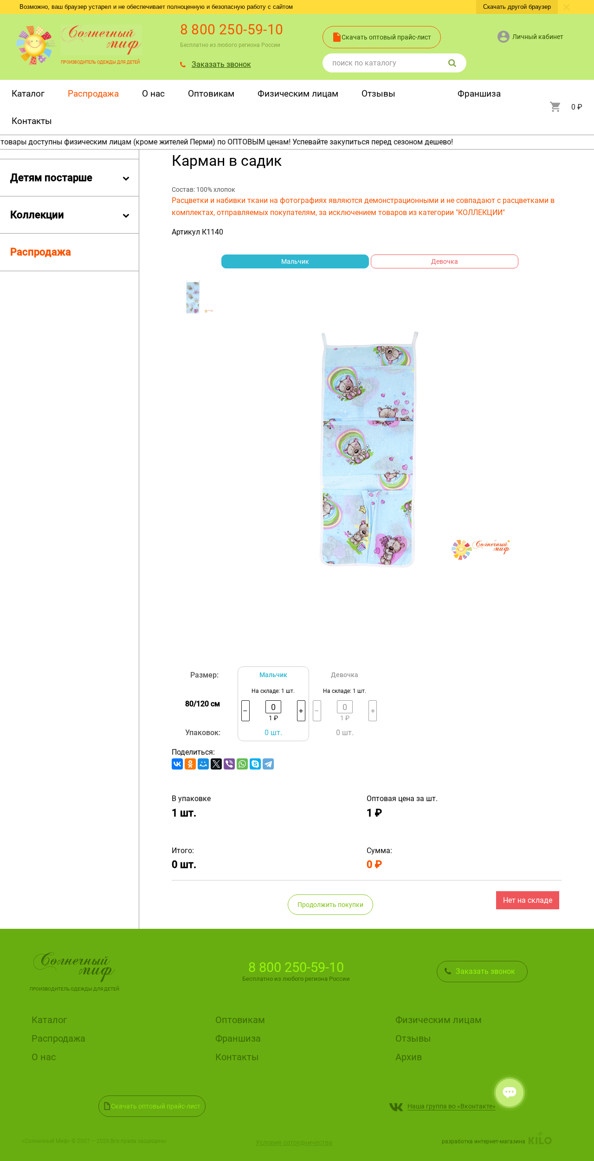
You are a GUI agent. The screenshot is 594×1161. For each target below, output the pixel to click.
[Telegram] (268, 764)
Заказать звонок (221, 64)
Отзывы (378, 93)
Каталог (28, 93)
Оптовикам (211, 93)
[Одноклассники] (190, 764)
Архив (408, 1057)
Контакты (32, 121)
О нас (153, 93)
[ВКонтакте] (177, 764)
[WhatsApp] (242, 764)
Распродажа (93, 93)
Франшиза (479, 93)
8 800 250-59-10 (232, 29)
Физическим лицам (298, 93)
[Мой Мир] (203, 764)
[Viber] (229, 764)
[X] (216, 764)
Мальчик (295, 261)
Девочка (444, 261)
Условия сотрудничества (294, 1142)
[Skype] (255, 764)
